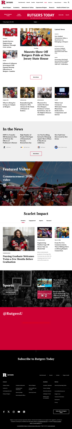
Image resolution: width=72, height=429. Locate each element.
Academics (16, 7)
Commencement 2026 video (17, 178)
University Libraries (47, 391)
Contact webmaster (51, 426)
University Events (32, 392)
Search (67, 15)
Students (56, 34)
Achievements (40, 100)
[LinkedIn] (24, 412)
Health (56, 57)
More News (36, 77)
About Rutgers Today (8, 15)
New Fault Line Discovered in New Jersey (61, 137)
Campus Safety (6, 385)
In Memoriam (23, 100)
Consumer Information (59, 396)
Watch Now (11, 185)
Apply (45, 2)
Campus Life (6, 100)
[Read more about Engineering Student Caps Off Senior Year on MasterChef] (44, 233)
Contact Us (5, 388)
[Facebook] (3, 412)
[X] (8, 412)
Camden (33, 2)
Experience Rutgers (41, 7)
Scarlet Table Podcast (60, 195)
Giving (65, 2)
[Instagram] (14, 412)
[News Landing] (40, 16)
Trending (36, 48)
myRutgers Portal (47, 393)
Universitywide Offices (20, 395)
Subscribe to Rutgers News (61, 411)
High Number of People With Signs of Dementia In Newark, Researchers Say (26, 139)
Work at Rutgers (32, 385)
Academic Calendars (47, 385)
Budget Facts (57, 394)
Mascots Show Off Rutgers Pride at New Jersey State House (36, 55)
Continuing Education (7, 391)
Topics (35, 22)
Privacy (56, 402)
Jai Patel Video (24, 195)
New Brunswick (21, 2)
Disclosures (57, 399)
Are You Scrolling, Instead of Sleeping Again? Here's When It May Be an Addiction (44, 139)
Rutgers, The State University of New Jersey (32, 426)
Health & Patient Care (63, 7)
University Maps (19, 392)
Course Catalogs (46, 388)
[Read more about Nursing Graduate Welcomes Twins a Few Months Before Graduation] (19, 239)
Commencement (6, 253)
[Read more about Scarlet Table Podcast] (44, 195)
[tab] (23, 220)
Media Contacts (19, 15)
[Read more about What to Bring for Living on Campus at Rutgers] (10, 93)
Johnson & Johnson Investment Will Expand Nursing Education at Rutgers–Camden (10, 67)
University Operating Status (60, 385)
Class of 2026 (58, 240)
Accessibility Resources (60, 391)
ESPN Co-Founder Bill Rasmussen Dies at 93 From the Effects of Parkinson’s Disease (10, 139)
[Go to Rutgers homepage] (7, 2)
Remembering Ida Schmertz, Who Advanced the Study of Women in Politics (27, 107)
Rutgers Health (39, 2)
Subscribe (60, 15)
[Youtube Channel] (19, 412)
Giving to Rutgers (6, 393)
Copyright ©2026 (20, 426)
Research (51, 7)
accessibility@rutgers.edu (42, 421)
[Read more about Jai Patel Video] (10, 195)
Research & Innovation (59, 46)
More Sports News (10, 292)
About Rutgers (7, 7)
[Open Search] (68, 2)
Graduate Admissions (20, 385)
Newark (28, 2)
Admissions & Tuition (28, 7)
